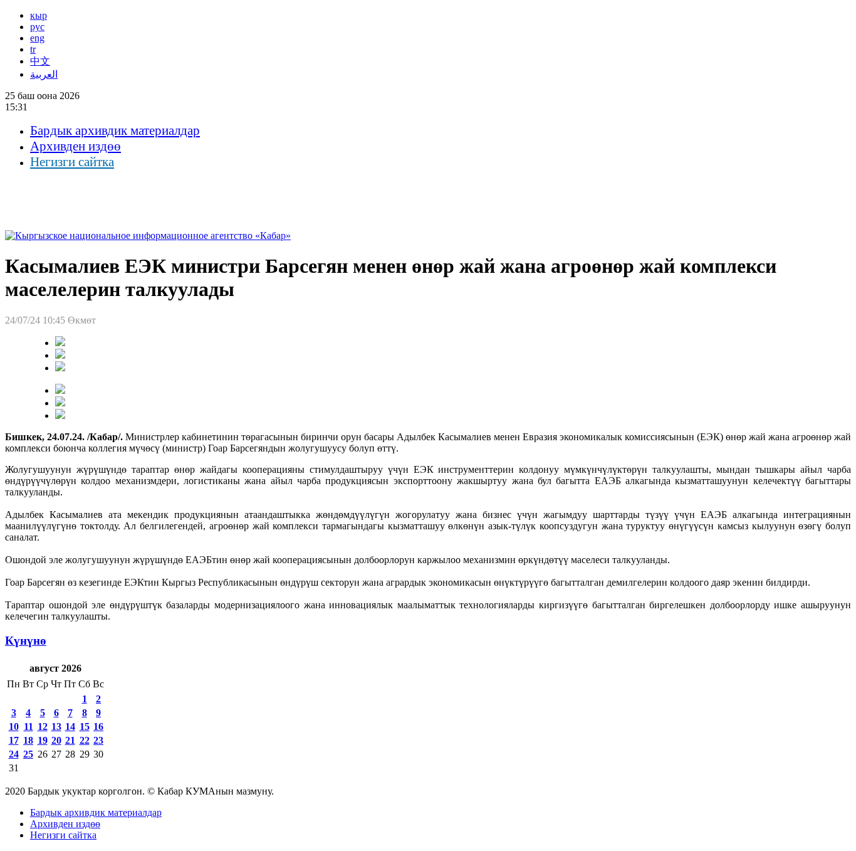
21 (70, 740)
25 (28, 754)
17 (14, 740)
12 (43, 726)
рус (37, 26)
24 (14, 754)
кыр (38, 15)
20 (56, 740)
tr (33, 49)
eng (37, 38)
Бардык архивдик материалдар (115, 130)
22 (85, 740)
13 (56, 726)
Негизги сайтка (72, 161)
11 (28, 726)
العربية (44, 74)
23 (98, 740)
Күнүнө (25, 640)
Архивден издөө (75, 146)
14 (70, 726)
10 (14, 726)
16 (98, 726)
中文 (40, 61)
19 (43, 740)
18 (28, 740)
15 (85, 726)
